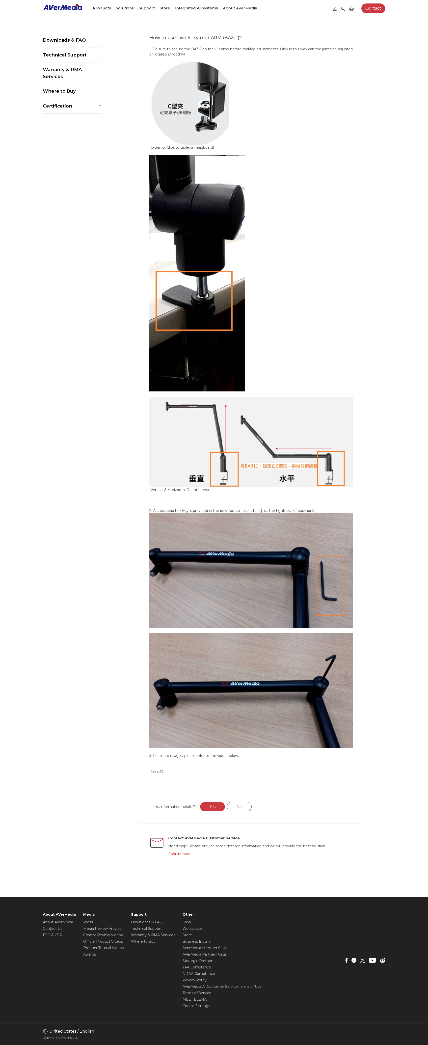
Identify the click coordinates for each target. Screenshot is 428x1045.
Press (88, 922)
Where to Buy (59, 91)
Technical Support (65, 55)
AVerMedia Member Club (204, 948)
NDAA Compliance (199, 973)
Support (147, 8)
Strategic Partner (197, 961)
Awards (89, 954)
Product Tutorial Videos (103, 948)
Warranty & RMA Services (62, 73)
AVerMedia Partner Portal (205, 954)
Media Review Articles (102, 928)
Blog (187, 922)
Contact (373, 8)
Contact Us (52, 928)
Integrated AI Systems (196, 8)
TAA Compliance (197, 967)
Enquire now (179, 854)
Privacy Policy (195, 980)
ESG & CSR (52, 935)
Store (165, 8)
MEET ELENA (195, 999)
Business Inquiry (197, 941)
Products (102, 8)
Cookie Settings (196, 1006)
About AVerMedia (240, 8)
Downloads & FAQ (64, 40)
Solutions (125, 8)
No (239, 806)
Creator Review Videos (103, 935)
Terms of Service (197, 993)
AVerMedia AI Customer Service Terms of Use (222, 986)
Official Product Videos (103, 941)
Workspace (192, 928)
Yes (212, 806)
